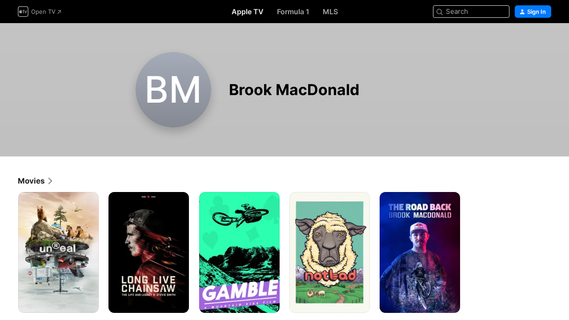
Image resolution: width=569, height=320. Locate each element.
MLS (330, 11)
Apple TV (248, 11)
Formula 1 (293, 11)
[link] (36, 181)
